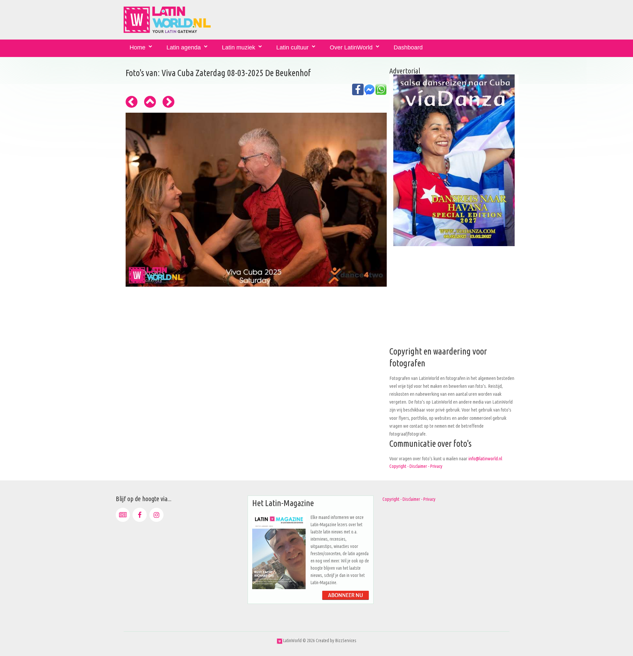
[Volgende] (168, 102)
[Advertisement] (454, 299)
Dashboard (408, 47)
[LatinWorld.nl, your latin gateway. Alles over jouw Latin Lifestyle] (279, 640)
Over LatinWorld (351, 47)
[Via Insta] (156, 515)
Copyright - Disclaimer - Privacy (415, 466)
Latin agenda (183, 47)
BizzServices (345, 640)
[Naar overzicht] (150, 102)
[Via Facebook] (140, 515)
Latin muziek (238, 47)
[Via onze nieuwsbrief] (123, 515)
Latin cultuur (292, 47)
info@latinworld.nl (485, 458)
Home (137, 47)
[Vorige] (131, 102)
